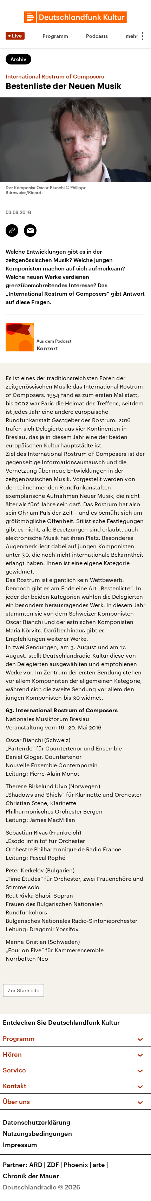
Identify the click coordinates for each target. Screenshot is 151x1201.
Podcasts (97, 36)
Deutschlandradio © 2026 (41, 1187)
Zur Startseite (23, 990)
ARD (37, 1164)
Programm (55, 36)
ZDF (54, 1164)
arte (100, 1164)
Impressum (20, 1144)
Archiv (18, 59)
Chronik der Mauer (31, 1176)
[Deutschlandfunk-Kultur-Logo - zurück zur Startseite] (75, 17)
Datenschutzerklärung (36, 1122)
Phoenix (77, 1164)
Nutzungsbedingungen (37, 1133)
